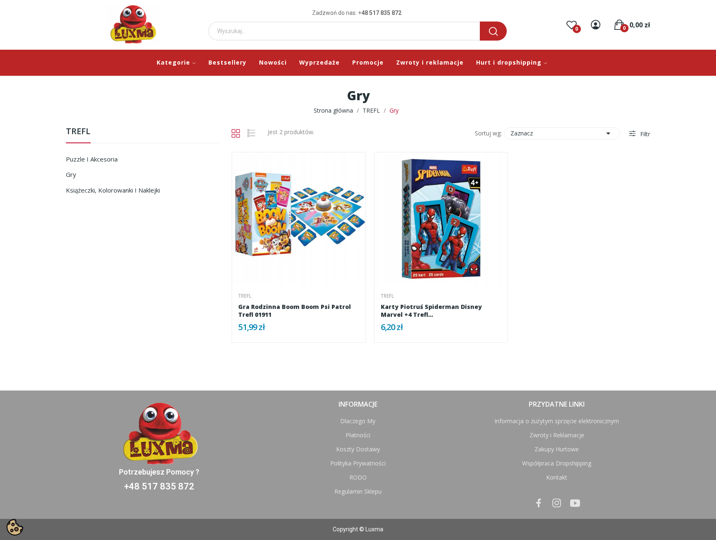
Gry (71, 174)
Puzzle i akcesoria (92, 159)
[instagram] (557, 503)
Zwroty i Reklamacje (557, 435)
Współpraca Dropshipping (556, 463)
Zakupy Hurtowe (557, 449)
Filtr (644, 134)
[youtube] (575, 503)
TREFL (78, 132)
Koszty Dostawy (358, 449)
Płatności (358, 435)
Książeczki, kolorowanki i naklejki (113, 190)
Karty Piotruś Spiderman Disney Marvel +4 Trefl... (431, 311)
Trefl (245, 296)
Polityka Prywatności (358, 463)
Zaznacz (561, 133)
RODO (358, 477)
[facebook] (539, 503)
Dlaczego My (357, 421)
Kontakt (556, 477)
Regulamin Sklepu (358, 491)
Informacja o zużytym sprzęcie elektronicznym (556, 421)
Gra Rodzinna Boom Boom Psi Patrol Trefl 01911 (294, 311)
